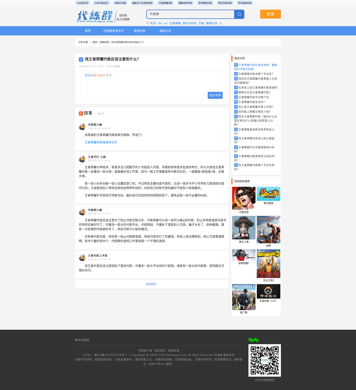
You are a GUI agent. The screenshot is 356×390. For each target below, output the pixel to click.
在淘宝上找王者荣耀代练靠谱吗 (256, 87)
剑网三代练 (120, 3)
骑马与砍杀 (190, 23)
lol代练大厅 (82, 3)
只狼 (201, 23)
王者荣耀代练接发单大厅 (101, 142)
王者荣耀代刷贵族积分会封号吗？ (254, 158)
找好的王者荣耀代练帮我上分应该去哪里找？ (255, 80)
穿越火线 (211, 23)
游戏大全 (165, 31)
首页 (88, 31)
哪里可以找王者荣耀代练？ (253, 92)
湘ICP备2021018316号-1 (110, 354)
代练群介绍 (145, 350)
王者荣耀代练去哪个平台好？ (255, 73)
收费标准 (173, 350)
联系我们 (160, 350)
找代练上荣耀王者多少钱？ (253, 111)
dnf (160, 23)
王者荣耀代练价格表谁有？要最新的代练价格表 (255, 66)
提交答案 (215, 95)
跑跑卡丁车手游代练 (142, 3)
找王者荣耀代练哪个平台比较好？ (254, 167)
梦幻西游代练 (245, 3)
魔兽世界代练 (185, 3)
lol (165, 23)
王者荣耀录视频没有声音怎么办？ (254, 131)
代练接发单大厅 (113, 31)
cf (220, 23)
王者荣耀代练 (165, 3)
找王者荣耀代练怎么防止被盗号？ (254, 140)
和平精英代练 (205, 3)
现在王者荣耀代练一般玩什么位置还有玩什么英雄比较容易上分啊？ (255, 120)
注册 (100, 75)
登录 (270, 14)
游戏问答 (139, 31)
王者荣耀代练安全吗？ (250, 101)
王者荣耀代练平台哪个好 (252, 97)
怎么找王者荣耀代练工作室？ (255, 106)
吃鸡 (153, 23)
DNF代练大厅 (101, 3)
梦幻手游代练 (225, 3)
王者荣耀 (175, 23)
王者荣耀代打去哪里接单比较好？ (254, 149)
